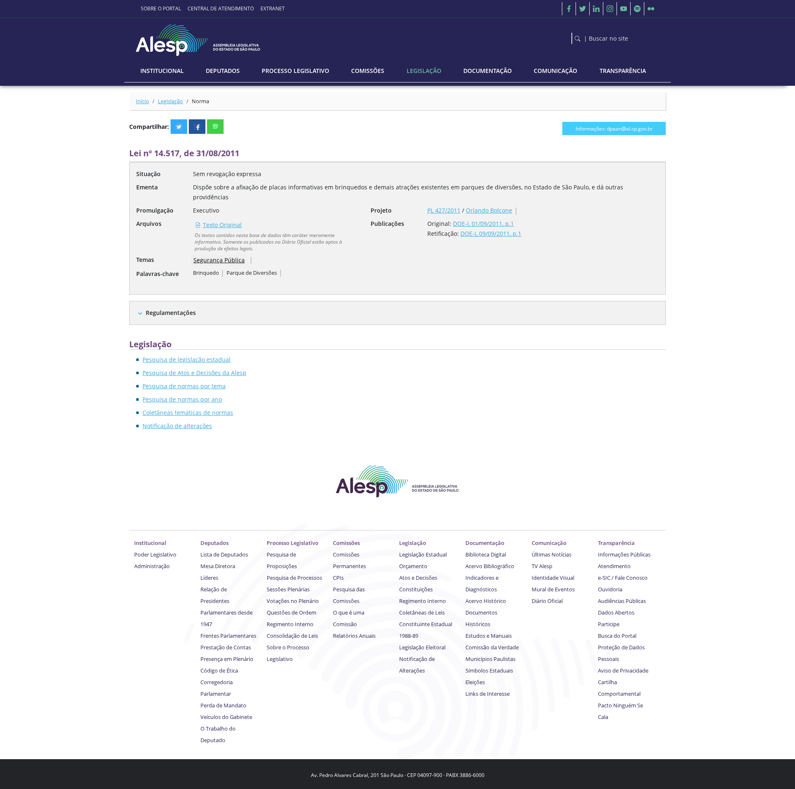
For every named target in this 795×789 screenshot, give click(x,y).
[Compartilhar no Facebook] (197, 126)
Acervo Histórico (485, 601)
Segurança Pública (219, 260)
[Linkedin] (596, 8)
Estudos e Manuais (488, 635)
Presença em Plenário (226, 659)
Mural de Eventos (553, 589)
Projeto (381, 210)
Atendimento (614, 566)
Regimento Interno (290, 624)
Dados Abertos (616, 612)
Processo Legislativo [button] (295, 71)
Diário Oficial (547, 601)
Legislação (170, 101)
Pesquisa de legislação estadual (186, 359)
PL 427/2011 (443, 210)
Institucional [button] (162, 71)
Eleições (475, 682)
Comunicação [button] (555, 71)
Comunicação (549, 543)
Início (142, 101)
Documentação (484, 543)
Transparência (616, 543)
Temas (145, 260)
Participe (608, 624)
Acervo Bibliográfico (489, 566)
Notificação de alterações (177, 426)
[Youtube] (623, 8)
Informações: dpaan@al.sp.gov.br (614, 128)
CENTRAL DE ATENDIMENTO (221, 8)
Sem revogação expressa (227, 174)
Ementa (147, 187)
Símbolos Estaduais (489, 670)
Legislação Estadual (423, 554)
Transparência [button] (623, 71)
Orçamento (413, 566)
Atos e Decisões (418, 577)
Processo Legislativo (292, 543)
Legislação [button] (424, 71)
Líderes (209, 577)
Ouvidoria (610, 589)
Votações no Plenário (293, 601)
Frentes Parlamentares (228, 635)
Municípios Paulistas (490, 659)
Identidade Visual (553, 577)
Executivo (206, 210)
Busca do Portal (617, 635)
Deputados (214, 543)
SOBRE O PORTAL (161, 8)
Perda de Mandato (223, 705)
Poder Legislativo (155, 554)
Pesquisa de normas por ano (182, 399)
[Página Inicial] (198, 38)
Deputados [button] (223, 71)
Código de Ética (219, 670)
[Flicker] (651, 8)
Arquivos (148, 224)
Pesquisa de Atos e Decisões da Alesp (194, 373)
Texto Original (222, 225)
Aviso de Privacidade (623, 670)
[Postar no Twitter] (179, 126)
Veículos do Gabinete (226, 717)
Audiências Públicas (622, 601)
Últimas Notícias (551, 554)
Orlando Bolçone (489, 210)
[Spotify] (637, 8)
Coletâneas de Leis (422, 612)
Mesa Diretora (217, 566)
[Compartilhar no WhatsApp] (215, 126)
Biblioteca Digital (485, 554)
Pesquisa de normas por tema (184, 386)
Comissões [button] (367, 71)
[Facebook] (569, 8)
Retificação (442, 233)
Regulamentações (171, 313)
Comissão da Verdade (492, 647)
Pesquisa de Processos (294, 577)
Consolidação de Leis (292, 635)
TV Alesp (542, 566)
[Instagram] (610, 8)
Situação (148, 174)
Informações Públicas (624, 554)
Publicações (387, 224)
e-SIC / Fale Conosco (623, 577)
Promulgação (154, 210)
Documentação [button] (487, 71)
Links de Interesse (487, 693)
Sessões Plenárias (288, 589)
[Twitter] (582, 8)
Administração (152, 566)
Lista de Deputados (224, 554)
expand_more (140, 313)
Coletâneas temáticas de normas (187, 412)
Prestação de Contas (225, 647)
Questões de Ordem (291, 612)
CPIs (338, 577)
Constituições (416, 589)
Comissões (346, 543)
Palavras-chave (157, 274)
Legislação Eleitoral (422, 647)
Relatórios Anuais (354, 635)
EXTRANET (272, 8)
